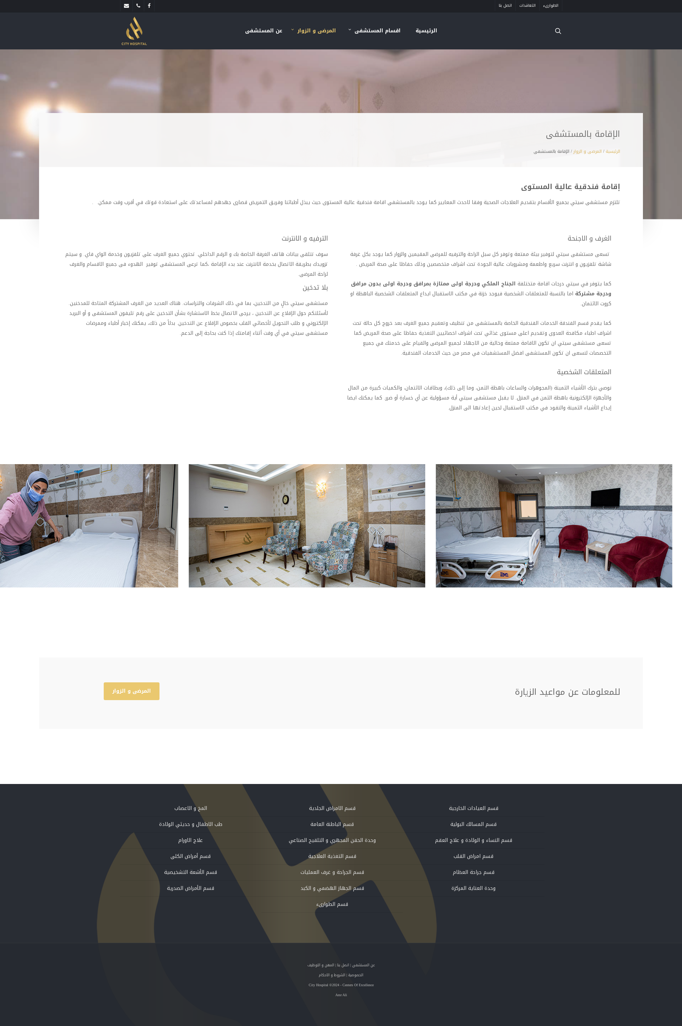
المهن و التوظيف (320, 965)
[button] (131, 691)
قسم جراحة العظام (473, 872)
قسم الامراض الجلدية (332, 808)
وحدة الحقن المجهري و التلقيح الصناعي (332, 840)
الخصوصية (355, 975)
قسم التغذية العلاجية (332, 856)
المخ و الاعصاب (190, 808)
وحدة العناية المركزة (473, 888)
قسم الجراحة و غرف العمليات (332, 872)
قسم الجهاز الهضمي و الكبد (332, 888)
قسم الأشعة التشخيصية (190, 872)
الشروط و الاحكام (332, 975)
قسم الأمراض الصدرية (190, 888)
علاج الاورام (190, 840)
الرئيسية (613, 151)
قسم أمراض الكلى (190, 856)
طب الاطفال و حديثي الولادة (190, 824)
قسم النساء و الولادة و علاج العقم (473, 840)
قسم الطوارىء (332, 904)
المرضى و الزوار (587, 151)
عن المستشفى (363, 965)
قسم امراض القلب (473, 856)
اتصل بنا (343, 965)
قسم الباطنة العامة (332, 824)
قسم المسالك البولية (473, 824)
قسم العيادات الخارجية (473, 808)
